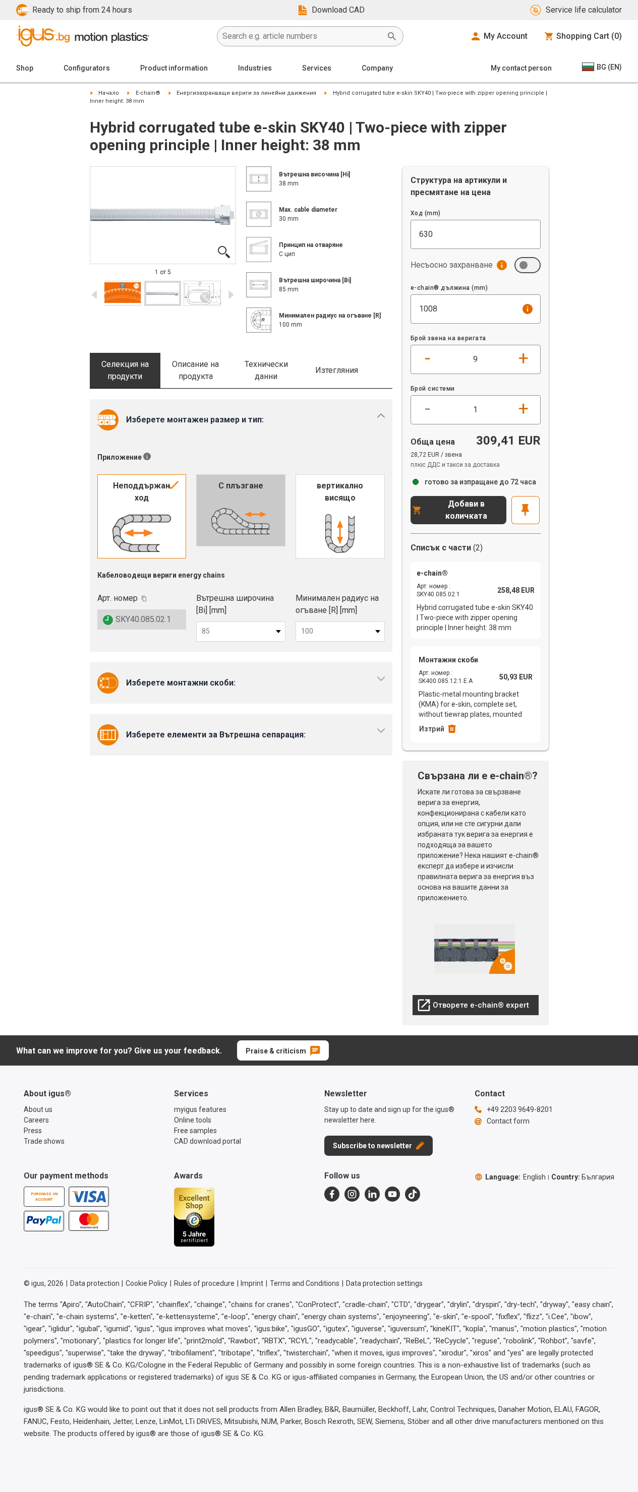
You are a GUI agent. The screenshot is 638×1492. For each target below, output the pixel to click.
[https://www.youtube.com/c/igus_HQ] (392, 1194)
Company (377, 68)
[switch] (527, 265)
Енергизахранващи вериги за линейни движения (246, 93)
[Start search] (392, 36)
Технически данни (266, 370)
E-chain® (148, 93)
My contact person (521, 68)
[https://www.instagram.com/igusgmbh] (352, 1194)
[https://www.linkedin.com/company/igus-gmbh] (372, 1194)
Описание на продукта (195, 370)
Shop (24, 68)
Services (316, 68)
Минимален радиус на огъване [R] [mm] (337, 604)
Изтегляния (336, 370)
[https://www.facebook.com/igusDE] (331, 1194)
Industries (255, 68)
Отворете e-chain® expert (473, 1008)
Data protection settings (384, 1283)
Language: (515, 1177)
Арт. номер (117, 598)
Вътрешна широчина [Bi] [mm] (235, 604)
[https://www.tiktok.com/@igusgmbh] (412, 1194)
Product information (174, 68)
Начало (108, 93)
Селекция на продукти (125, 370)
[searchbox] (302, 36)
